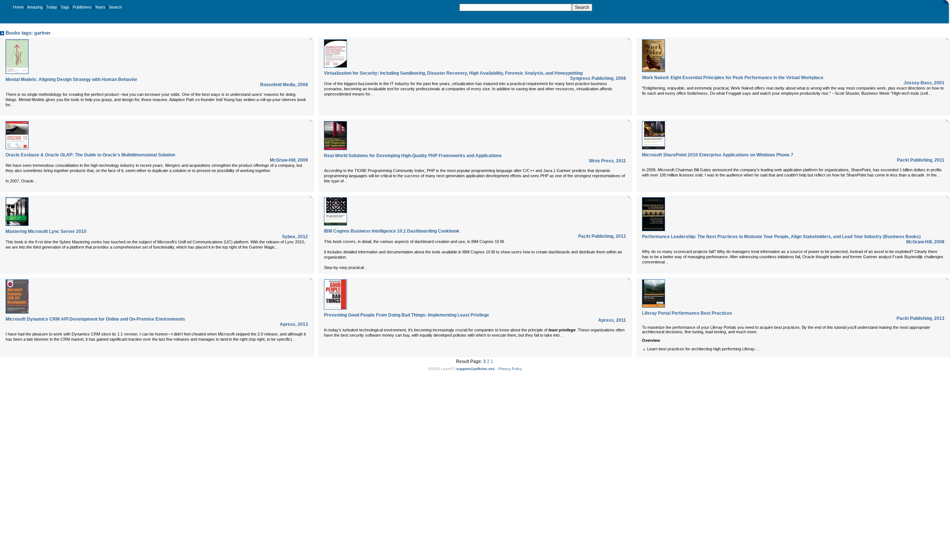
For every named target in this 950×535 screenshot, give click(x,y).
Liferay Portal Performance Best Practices (687, 313)
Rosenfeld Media (277, 84)
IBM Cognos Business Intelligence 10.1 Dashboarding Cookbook (391, 231)
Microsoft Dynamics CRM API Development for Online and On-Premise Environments (95, 319)
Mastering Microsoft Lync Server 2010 (46, 231)
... (12, 104)
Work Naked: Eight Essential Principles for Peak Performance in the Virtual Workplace (732, 77)
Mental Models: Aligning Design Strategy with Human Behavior (71, 79)
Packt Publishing (914, 160)
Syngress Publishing (591, 78)
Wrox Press (601, 160)
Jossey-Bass (918, 82)
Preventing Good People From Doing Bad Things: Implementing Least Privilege (406, 315)
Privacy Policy (510, 369)
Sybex (288, 236)
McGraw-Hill (282, 160)
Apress (287, 324)
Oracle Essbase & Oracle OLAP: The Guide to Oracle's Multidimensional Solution (90, 155)
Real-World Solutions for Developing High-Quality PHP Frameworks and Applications (413, 155)
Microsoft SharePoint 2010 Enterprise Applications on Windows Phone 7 (717, 155)
